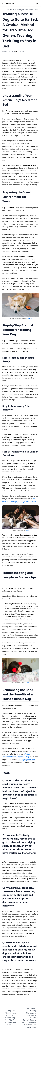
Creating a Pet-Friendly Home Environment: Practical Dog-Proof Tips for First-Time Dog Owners (10, 1017)
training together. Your (26, 759)
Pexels (30, 318)
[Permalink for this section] (10, 104)
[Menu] (37, 3)
